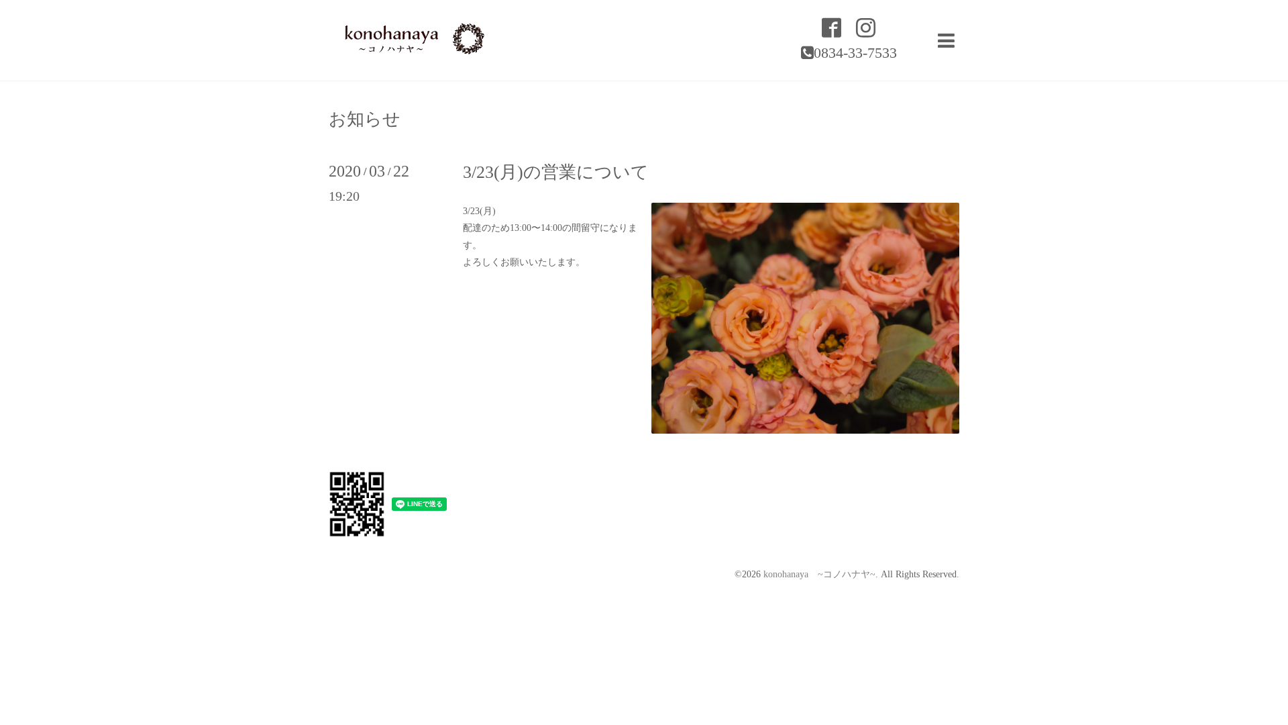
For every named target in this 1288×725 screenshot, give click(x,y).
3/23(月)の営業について (556, 172)
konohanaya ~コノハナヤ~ (819, 574)
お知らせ (364, 119)
